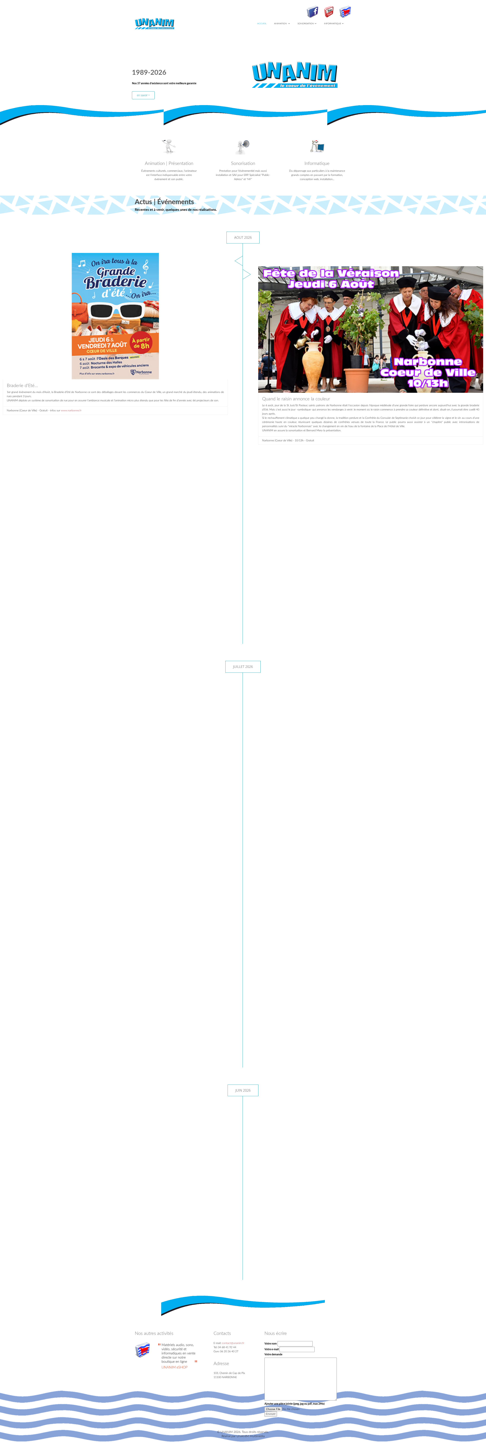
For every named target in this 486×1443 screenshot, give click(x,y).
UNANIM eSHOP (174, 1367)
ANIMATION (280, 23)
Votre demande (273, 1354)
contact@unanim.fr (233, 1343)
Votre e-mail (271, 1349)
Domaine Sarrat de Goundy (63, 1245)
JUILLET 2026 (243, 666)
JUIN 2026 (243, 1090)
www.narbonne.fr (71, 410)
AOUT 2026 (243, 237)
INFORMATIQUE (332, 23)
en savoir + (143, 95)
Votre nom (270, 1343)
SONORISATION (305, 23)
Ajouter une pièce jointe (294, 1404)
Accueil (262, 23)
